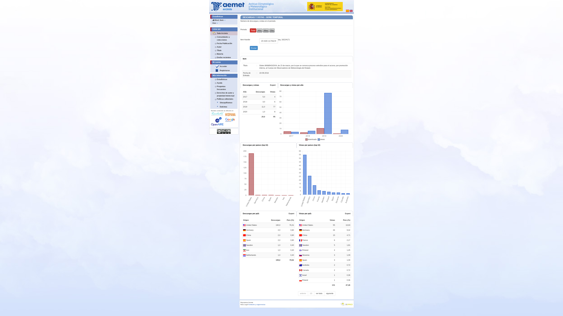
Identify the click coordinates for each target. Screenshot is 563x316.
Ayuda (219, 83)
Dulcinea (223, 107)
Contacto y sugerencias (256, 304)
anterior (303, 293)
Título (219, 50)
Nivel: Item (219, 20)
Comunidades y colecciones (223, 38)
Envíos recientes (224, 57)
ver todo (319, 293)
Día (272, 30)
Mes (266, 30)
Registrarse (225, 70)
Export (273, 85)
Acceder (223, 66)
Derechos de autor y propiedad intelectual (225, 94)
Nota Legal (244, 304)
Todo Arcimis (222, 33)
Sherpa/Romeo (226, 103)
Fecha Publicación (224, 43)
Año (259, 30)
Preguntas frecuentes (221, 87)
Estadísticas (222, 79)
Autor (219, 47)
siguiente (329, 293)
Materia (220, 54)
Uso (214, 23)
